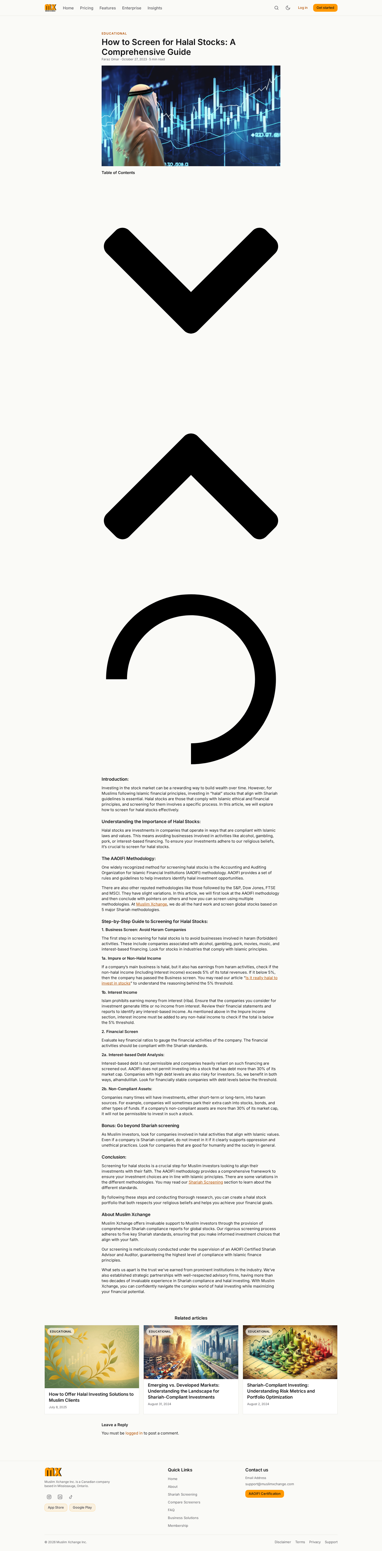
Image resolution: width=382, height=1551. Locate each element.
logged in (134, 1433)
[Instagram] (49, 1497)
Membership (178, 1525)
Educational (114, 33)
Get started (325, 7)
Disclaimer (283, 1542)
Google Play (82, 1507)
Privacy (315, 1542)
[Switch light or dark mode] (288, 7)
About (172, 1486)
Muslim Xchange (151, 904)
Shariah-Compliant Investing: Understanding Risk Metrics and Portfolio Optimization (281, 1391)
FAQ (171, 1510)
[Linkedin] (60, 1497)
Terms (300, 1542)
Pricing (86, 7)
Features (108, 7)
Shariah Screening (206, 1182)
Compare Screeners (184, 1502)
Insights (155, 7)
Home (68, 7)
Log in (303, 7)
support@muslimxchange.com (269, 1484)
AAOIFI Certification (265, 1493)
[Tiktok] (71, 1497)
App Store (56, 1507)
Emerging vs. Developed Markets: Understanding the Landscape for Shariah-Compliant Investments (183, 1391)
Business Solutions (183, 1518)
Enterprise (131, 7)
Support (331, 1542)
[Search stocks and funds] (276, 7)
